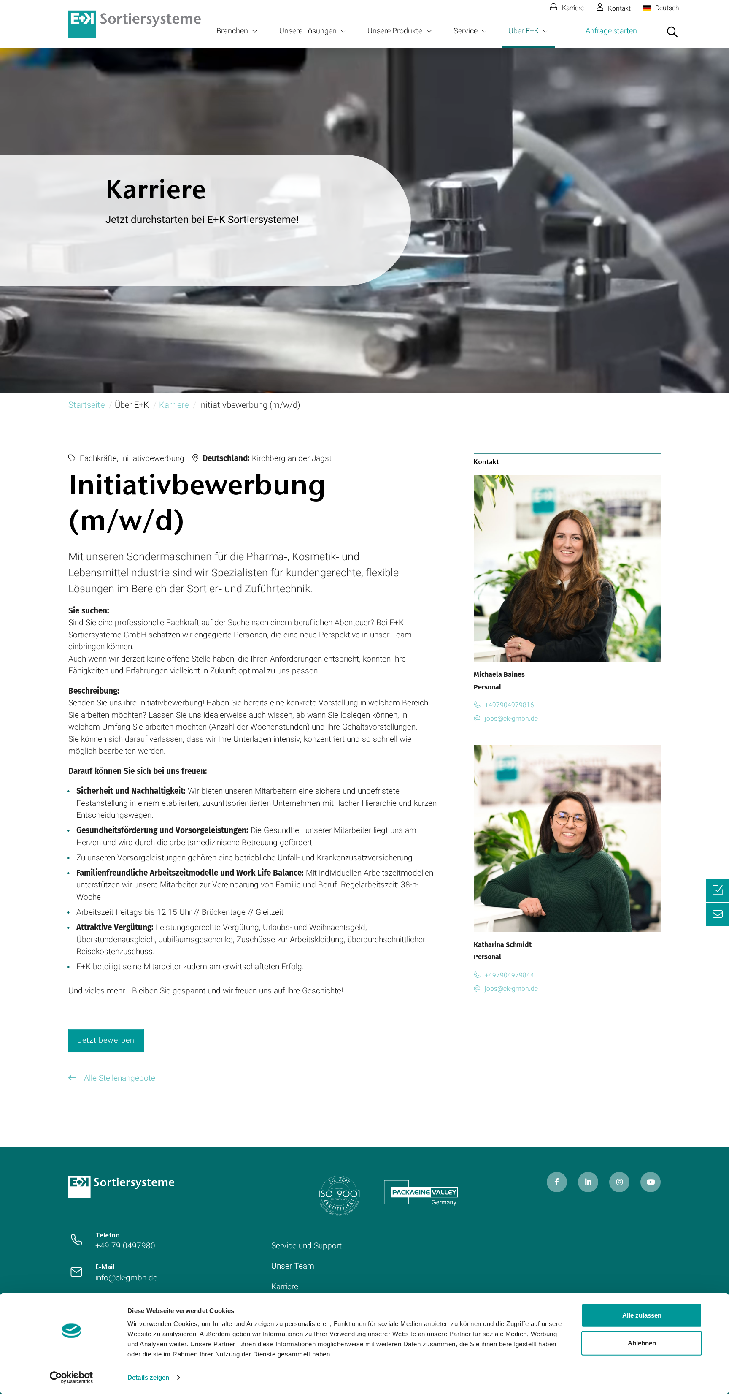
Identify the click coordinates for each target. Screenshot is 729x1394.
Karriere (573, 8)
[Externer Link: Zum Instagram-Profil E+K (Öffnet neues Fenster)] (619, 1182)
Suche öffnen (672, 38)
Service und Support (306, 1246)
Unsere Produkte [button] (394, 31)
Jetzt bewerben (106, 1040)
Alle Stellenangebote (118, 1078)
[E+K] (121, 1186)
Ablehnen (642, 1342)
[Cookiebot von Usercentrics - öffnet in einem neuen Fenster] (71, 1377)
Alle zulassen (642, 1315)
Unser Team (292, 1266)
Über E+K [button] (523, 31)
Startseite (86, 405)
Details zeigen (148, 1377)
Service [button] (466, 31)
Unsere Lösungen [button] (308, 31)
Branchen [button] (232, 31)
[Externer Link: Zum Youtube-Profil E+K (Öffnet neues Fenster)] (650, 1182)
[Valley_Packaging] (421, 1193)
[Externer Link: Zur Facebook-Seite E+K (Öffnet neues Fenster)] (557, 1182)
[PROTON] (134, 24)
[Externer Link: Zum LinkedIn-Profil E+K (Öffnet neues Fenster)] (588, 1182)
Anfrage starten (611, 31)
